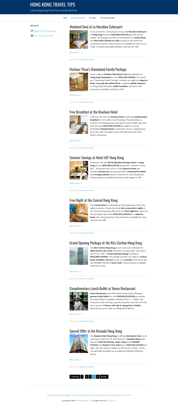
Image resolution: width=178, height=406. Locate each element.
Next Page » (104, 377)
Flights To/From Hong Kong (44, 31)
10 (93, 377)
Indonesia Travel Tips (106, 395)
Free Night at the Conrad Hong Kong (94, 200)
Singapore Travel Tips (72, 395)
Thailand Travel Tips (55, 395)
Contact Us (112, 401)
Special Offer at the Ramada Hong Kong (96, 331)
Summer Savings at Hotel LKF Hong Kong (97, 157)
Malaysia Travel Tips (89, 395)
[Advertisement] (46, 89)
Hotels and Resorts (87, 59)
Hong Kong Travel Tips (52, 4)
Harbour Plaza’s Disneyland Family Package (98, 69)
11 (97, 377)
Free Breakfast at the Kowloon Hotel (94, 112)
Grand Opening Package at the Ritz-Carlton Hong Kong (106, 242)
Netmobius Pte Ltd (84, 401)
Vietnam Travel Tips (123, 395)
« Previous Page (75, 377)
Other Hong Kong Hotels (43, 36)
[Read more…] (76, 52)
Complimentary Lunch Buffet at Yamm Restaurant (102, 288)
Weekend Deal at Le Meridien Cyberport (96, 26)
